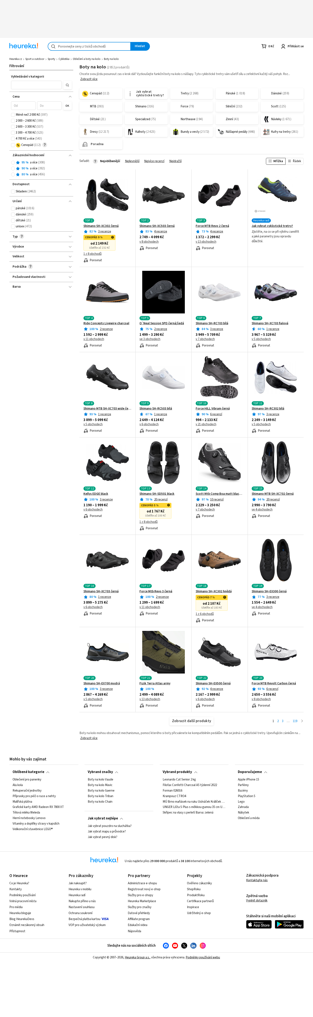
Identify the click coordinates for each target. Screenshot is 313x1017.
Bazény (243, 790)
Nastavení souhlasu (82, 907)
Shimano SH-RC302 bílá (268, 409)
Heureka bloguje (20, 913)
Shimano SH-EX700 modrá (101, 683)
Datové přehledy (139, 913)
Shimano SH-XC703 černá (101, 591)
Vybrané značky (100, 772)
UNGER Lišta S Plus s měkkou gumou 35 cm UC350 (194, 807)
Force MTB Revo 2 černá (212, 226)
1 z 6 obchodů (205, 614)
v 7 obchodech (205, 339)
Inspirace (193, 907)
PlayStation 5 (246, 796)
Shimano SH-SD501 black (156, 494)
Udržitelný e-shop (199, 913)
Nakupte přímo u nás (82, 901)
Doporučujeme (250, 772)
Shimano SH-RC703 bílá (212, 323)
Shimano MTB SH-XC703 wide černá (107, 409)
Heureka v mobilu (80, 889)
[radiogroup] (41, 168)
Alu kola (18, 785)
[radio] (13, 162)
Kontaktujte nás (257, 880)
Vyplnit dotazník (256, 900)
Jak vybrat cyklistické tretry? (272, 226)
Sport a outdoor (34, 59)
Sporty (51, 59)
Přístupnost (17, 931)
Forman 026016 (172, 790)
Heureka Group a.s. (137, 957)
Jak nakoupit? (78, 883)
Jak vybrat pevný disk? (102, 837)
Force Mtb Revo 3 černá (155, 591)
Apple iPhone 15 (248, 780)
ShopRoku (194, 889)
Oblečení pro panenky (27, 780)
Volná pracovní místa (22, 901)
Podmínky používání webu (203, 957)
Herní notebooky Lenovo (29, 818)
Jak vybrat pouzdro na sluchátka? (110, 826)
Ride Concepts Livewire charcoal (106, 323)
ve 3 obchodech (149, 339)
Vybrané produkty (177, 772)
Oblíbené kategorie (28, 772)
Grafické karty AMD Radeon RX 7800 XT (38, 807)
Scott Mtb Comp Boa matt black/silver (220, 494)
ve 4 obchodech (262, 510)
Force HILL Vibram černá (213, 409)
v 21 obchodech (206, 424)
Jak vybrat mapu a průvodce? (107, 831)
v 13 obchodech (206, 242)
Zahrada (243, 807)
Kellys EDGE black (95, 494)
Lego (241, 801)
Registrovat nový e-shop (144, 889)
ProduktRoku (196, 895)
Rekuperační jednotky (27, 790)
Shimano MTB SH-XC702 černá (273, 494)
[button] (36, 85)
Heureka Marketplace (142, 901)
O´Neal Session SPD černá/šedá (161, 323)
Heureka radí (77, 895)
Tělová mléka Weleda (26, 813)
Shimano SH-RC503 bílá (155, 409)
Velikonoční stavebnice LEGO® (33, 829)
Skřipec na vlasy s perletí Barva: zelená (188, 813)
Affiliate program (139, 919)
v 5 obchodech (261, 339)
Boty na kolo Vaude (100, 780)
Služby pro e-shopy (140, 895)
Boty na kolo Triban (100, 796)
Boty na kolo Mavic (100, 785)
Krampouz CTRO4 (174, 796)
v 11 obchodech (93, 339)
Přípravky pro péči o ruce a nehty (34, 796)
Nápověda (134, 931)
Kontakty (15, 889)
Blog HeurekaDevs (21, 919)
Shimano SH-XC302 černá (101, 226)
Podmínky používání (22, 895)
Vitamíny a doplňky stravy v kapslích (36, 824)
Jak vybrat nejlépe (103, 818)
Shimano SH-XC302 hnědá (214, 591)
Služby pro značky (139, 907)
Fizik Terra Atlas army (154, 683)
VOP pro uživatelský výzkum (87, 925)
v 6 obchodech (149, 424)
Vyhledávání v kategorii (27, 76)
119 (295, 721)
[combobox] (89, 46)
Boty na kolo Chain (100, 801)
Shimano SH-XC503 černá (157, 226)
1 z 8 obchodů (92, 254)
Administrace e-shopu (142, 883)
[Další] (302, 721)
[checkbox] (13, 115)
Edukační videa (137, 925)
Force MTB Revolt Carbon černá (274, 683)
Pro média (16, 907)
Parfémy (243, 785)
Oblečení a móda (249, 818)
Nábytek (243, 813)
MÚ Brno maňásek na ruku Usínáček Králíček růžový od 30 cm (194, 801)
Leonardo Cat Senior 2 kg (179, 780)
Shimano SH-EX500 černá (213, 683)
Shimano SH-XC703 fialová (270, 323)
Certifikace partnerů (200, 901)
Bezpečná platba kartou (84, 919)
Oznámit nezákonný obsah (26, 925)
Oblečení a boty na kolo (87, 59)
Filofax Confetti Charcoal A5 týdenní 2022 (190, 785)
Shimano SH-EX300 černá (269, 591)
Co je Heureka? (19, 883)
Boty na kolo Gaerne (101, 790)
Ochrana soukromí (80, 913)
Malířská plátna (22, 801)
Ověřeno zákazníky (199, 883)
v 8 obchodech (149, 242)
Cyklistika (64, 59)
